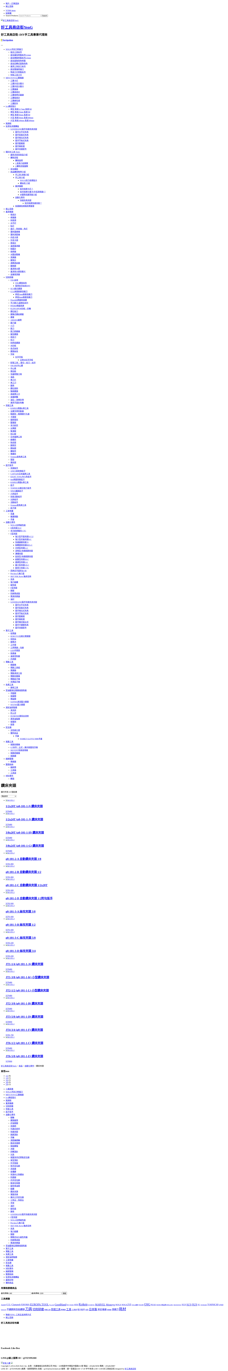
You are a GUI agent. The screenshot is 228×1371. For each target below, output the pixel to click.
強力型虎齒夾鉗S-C (23, 539)
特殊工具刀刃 (16, 75)
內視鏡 (13, 659)
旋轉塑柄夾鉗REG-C (23, 545)
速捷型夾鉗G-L (21, 562)
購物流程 (14, 158)
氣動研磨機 (15, 753)
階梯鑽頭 (14, 391)
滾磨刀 (115, 1309)
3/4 (7, 1080)
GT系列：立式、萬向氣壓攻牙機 (24, 747)
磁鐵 (12, 1189)
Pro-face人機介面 (17, 574)
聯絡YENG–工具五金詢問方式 (18, 1315)
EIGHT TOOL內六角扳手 (20, 477)
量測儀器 (19, 186)
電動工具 (9, 662)
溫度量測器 (15, 246)
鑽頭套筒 (14, 1120)
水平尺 (13, 223)
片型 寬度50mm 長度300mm (21, 118)
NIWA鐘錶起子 (16, 491)
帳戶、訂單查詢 (12, 3)
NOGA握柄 (135, 1305)
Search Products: (12, 16)
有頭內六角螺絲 (17, 1174)
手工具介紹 (20, 178)
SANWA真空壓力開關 (19, 702)
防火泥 (13, 713)
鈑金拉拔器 (15, 1183)
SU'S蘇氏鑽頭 (16, 289)
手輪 (12, 1137)
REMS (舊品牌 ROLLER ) (164, 1305)
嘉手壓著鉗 (20, 143)
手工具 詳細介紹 (22, 175)
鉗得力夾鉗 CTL (22, 568)
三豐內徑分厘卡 (17, 86)
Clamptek (16, 1304)
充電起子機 (15, 682)
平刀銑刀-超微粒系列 (19, 303)
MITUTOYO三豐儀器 (15, 78)
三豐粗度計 (15, 98)
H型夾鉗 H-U (15, 528)
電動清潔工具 (16, 673)
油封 (12, 599)
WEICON (3, 1309)
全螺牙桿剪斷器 (17, 411)
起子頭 (13, 508)
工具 (68, 1309)
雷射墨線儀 (15, 232)
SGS (184, 1304)
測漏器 (13, 257)
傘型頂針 (14, 1160)
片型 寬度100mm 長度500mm (22, 121)
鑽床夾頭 (14, 1192)
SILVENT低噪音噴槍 (19, 750)
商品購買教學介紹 (18, 172)
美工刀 (13, 383)
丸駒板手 (14, 499)
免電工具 (9, 685)
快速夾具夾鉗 (25, 200)
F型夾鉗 (13, 534)
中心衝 (13, 368)
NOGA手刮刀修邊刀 (14, 49)
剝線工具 (47, 1310)
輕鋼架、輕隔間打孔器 (19, 414)
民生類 (8, 727)
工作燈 (13, 645)
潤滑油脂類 (15, 719)
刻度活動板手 (16, 497)
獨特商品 (14, 733)
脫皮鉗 (13, 442)
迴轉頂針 (14, 1152)
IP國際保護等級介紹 (28, 195)
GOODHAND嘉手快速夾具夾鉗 (23, 129)
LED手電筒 (15, 650)
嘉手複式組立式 (21, 622)
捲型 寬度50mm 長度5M (20, 115)
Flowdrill (51, 1305)
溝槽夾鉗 (19, 554)
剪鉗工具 (9, 405)
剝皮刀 (13, 337)
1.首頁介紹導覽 (21, 163)
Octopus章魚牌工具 (18, 457)
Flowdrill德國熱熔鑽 (18, 300)
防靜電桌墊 (15, 593)
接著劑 (13, 722)
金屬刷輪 (14, 397)
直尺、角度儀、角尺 (19, 229)
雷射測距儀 (15, 235)
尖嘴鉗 (13, 428)
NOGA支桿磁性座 (18, 525)
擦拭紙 (13, 371)
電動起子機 (15, 679)
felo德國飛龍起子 (17, 480)
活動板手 (14, 502)
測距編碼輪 (15, 1140)
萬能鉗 (13, 462)
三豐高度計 (15, 92)
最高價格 (35, 1293)
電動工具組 (15, 668)
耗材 (122, 1309)
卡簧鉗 (13, 417)
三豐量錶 (14, 89)
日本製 (93, 1309)
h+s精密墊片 (11, 106)
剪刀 (12, 340)
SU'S (189, 1304)
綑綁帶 (13, 767)
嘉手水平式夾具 (21, 132)
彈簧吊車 (14, 1194)
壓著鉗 (13, 423)
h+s (68, 1305)
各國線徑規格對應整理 (24, 206)
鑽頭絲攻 (14, 351)
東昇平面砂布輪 (17, 403)
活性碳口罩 (15, 730)
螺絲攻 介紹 (25, 183)
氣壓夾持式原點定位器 (19, 1157)
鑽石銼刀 (14, 311)
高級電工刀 (15, 394)
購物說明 (19, 160)
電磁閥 (13, 699)
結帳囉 (8, 13)
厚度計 (13, 243)
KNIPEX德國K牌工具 (19, 408)
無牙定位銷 (15, 1166)
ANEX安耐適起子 (17, 471)
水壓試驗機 (15, 254)
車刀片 (13, 380)
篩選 (64, 1293)
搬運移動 (14, 517)
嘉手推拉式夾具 (21, 138)
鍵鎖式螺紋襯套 (17, 314)
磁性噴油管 (15, 1186)
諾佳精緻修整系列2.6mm (20, 58)
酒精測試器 (15, 263)
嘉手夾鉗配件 (21, 149)
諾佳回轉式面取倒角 (19, 64)
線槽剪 (13, 440)
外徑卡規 (14, 240)
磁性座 (13, 585)
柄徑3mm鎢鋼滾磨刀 (23, 294)
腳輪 (12, 1117)
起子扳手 (9, 465)
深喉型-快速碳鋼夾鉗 (24, 551)
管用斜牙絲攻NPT (22, 286)
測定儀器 (102, 1309)
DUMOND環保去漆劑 (19, 716)
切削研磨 (9, 277)
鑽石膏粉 (14, 388)
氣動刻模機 (15, 744)
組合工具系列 (16, 52)
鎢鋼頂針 (14, 1135)
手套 (12, 519)
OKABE (141, 1305)
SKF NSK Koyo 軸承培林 (20, 576)
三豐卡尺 (14, 81)
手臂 (12, 1203)
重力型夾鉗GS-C (22, 565)
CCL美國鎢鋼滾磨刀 (19, 291)
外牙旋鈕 (14, 1163)
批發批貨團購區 (12, 126)
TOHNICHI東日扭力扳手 (20, 488)
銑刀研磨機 (15, 331)
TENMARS (204, 1305)
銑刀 (12, 329)
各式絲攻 (14, 348)
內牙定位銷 (15, 1180)
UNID (221, 1305)
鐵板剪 (13, 451)
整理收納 (9, 764)
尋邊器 (13, 217)
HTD (76, 1305)
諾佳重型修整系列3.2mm (20, 55)
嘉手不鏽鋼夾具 (21, 625)
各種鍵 (13, 1172)
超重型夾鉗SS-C (22, 559)
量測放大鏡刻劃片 (18, 272)
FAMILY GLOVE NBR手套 (31, 739)
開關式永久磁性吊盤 (19, 1237)
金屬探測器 (15, 274)
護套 (12, 317)
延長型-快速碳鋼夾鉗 (24, 556)
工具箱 (13, 770)
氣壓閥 (13, 696)
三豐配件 (14, 103)
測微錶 (109, 1310)
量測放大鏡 (15, 269)
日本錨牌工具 (16, 437)
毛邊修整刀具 (16, 374)
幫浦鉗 (13, 431)
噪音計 (13, 215)
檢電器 (13, 633)
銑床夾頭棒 (15, 1143)
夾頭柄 (13, 1126)
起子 (12, 485)
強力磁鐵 (14, 582)
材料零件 (9, 776)
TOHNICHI (212, 1304)
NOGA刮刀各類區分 (28, 180)
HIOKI (72, 1305)
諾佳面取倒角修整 (18, 61)
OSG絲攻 (14, 280)
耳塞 (12, 514)
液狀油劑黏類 (11, 707)
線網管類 (9, 759)
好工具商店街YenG (17, 27)
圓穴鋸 (13, 323)
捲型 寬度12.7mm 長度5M (21, 109)
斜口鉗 (13, 434)
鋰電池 (13, 642)
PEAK (153, 1305)
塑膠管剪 (14, 420)
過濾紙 (8, 123)
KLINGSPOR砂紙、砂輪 (20, 309)
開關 (12, 591)
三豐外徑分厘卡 (17, 84)
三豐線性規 (15, 101)
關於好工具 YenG (13, 152)
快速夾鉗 (14, 1132)
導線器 (13, 762)
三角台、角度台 (17, 1200)
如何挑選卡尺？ (26, 189)
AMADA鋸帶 (16, 320)
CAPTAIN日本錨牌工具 (20, 474)
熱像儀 (13, 653)
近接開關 (14, 1123)
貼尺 (12, 226)
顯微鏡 (13, 266)
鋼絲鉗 (13, 448)
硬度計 (13, 260)
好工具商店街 (130, 1369)
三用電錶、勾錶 (17, 648)
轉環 (12, 779)
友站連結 (14, 169)
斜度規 (13, 220)
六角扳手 (14, 494)
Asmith (3, 1305)
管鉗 (12, 460)
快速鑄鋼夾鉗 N (21, 542)
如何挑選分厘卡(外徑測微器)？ (33, 192)
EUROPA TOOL (39, 1304)
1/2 (7, 1076)
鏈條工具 (14, 688)
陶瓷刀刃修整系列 (18, 72)
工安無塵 (9, 511)
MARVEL (100, 1304)
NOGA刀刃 (126, 1305)
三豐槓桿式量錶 (17, 95)
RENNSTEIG (177, 1305)
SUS (194, 1304)
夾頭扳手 (14, 468)
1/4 (7, 1078)
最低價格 (5, 1293)
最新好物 (9, 1280)
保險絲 (13, 639)
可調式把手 (15, 1129)
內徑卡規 (14, 237)
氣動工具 (9, 742)
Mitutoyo (110, 1304)
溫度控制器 (15, 656)
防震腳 (13, 1177)
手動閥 (13, 693)
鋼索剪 (13, 445)
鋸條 (12, 386)
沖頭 (12, 1149)
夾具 (12, 579)
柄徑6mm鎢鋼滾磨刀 (23, 297)
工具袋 (13, 773)
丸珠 (12, 1155)
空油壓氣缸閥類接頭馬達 (16, 690)
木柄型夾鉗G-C (21, 548)
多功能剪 (14, 425)
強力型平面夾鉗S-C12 (24, 537)
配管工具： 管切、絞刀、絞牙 (23, 363)
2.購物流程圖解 (21, 166)
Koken (83, 1304)
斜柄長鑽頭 (15, 343)
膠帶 (12, 725)
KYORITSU (91, 1305)
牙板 (12, 354)
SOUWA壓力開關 (17, 705)
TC (199, 1305)
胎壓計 (13, 249)
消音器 (13, 1169)
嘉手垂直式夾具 (21, 135)
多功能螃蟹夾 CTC (18, 531)
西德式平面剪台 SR (18, 571)
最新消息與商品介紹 (19, 155)
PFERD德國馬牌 (17, 306)
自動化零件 (20, 197)
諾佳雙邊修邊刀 (17, 69)
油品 (12, 377)
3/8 (7, 1082)
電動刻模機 (15, 676)
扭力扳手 (81, 1310)
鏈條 (12, 1212)
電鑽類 (13, 670)
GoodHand (60, 1304)
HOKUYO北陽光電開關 (20, 636)
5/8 (7, 1084)
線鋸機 (13, 665)
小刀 (12, 326)
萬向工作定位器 (17, 1197)
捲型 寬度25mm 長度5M (20, 112)
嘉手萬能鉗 (20, 146)
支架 (86, 1310)
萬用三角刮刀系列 (18, 66)
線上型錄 (9, 6)
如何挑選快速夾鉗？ (33, 203)
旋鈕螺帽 (14, 1146)
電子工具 (9, 631)
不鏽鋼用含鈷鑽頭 (16, 1309)
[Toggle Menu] (2, 45)
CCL (8, 1304)
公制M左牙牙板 (26, 360)
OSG (147, 1304)
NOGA (118, 1305)
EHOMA (25, 1304)
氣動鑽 (13, 756)
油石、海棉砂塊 (17, 400)
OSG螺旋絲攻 (21, 283)
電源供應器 (15, 596)
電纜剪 (13, 454)
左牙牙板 (19, 357)
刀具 (28, 1309)
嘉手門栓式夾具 (21, 140)
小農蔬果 (9, 1089)
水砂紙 (13, 346)
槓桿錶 (13, 252)
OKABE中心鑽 (16, 366)
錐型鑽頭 (14, 334)
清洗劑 (13, 710)
